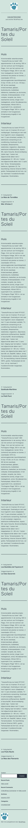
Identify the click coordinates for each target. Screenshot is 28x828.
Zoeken (3, 773)
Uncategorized (5, 804)
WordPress (22, 822)
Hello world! (4, 783)
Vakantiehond (14, 17)
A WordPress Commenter (8, 790)
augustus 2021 (5, 797)
